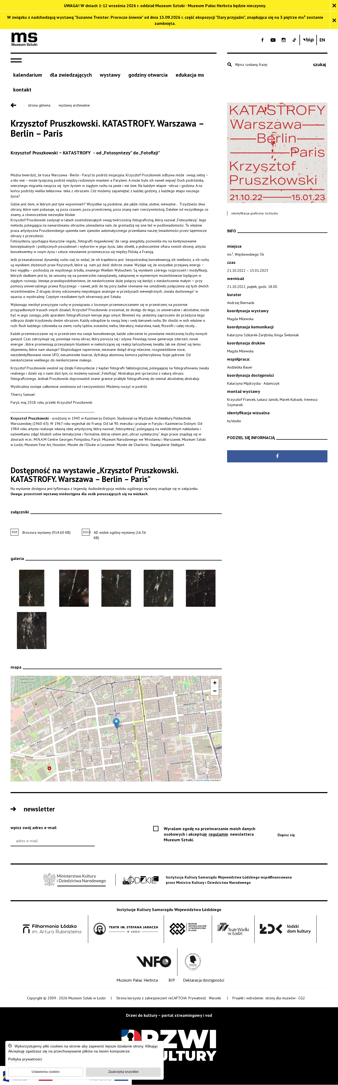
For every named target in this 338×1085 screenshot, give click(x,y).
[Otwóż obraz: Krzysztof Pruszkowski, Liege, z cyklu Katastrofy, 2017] (201, 588)
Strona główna (39, 105)
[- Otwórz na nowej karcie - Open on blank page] (262, 40)
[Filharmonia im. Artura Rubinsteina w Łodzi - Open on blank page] (52, 929)
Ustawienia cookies (46, 1072)
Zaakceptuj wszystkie (123, 1072)
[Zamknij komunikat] (334, 5)
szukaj (319, 64)
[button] (116, 723)
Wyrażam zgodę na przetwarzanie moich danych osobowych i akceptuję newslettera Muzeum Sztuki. (209, 834)
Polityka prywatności (25, 1059)
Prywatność (197, 998)
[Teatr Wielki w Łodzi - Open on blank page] (233, 929)
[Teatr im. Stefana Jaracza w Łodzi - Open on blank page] (125, 929)
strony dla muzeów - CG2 (285, 998)
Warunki (215, 998)
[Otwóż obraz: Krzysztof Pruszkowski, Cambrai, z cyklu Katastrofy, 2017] (32, 630)
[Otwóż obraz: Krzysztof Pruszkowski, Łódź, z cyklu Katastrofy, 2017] (74, 588)
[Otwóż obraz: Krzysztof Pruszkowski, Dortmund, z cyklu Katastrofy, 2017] (158, 588)
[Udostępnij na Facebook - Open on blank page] (277, 456)
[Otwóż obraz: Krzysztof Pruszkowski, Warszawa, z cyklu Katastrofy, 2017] (32, 588)
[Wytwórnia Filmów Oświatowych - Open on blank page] (153, 962)
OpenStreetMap (202, 780)
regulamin (219, 834)
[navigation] (17, 60)
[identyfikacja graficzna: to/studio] (277, 153)
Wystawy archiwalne (74, 105)
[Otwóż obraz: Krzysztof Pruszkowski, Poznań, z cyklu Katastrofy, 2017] (116, 588)
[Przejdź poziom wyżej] (17, 105)
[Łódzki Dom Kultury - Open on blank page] (285, 929)
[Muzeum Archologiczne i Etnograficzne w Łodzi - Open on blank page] (187, 929)
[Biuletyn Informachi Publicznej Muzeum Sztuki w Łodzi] (308, 40)
